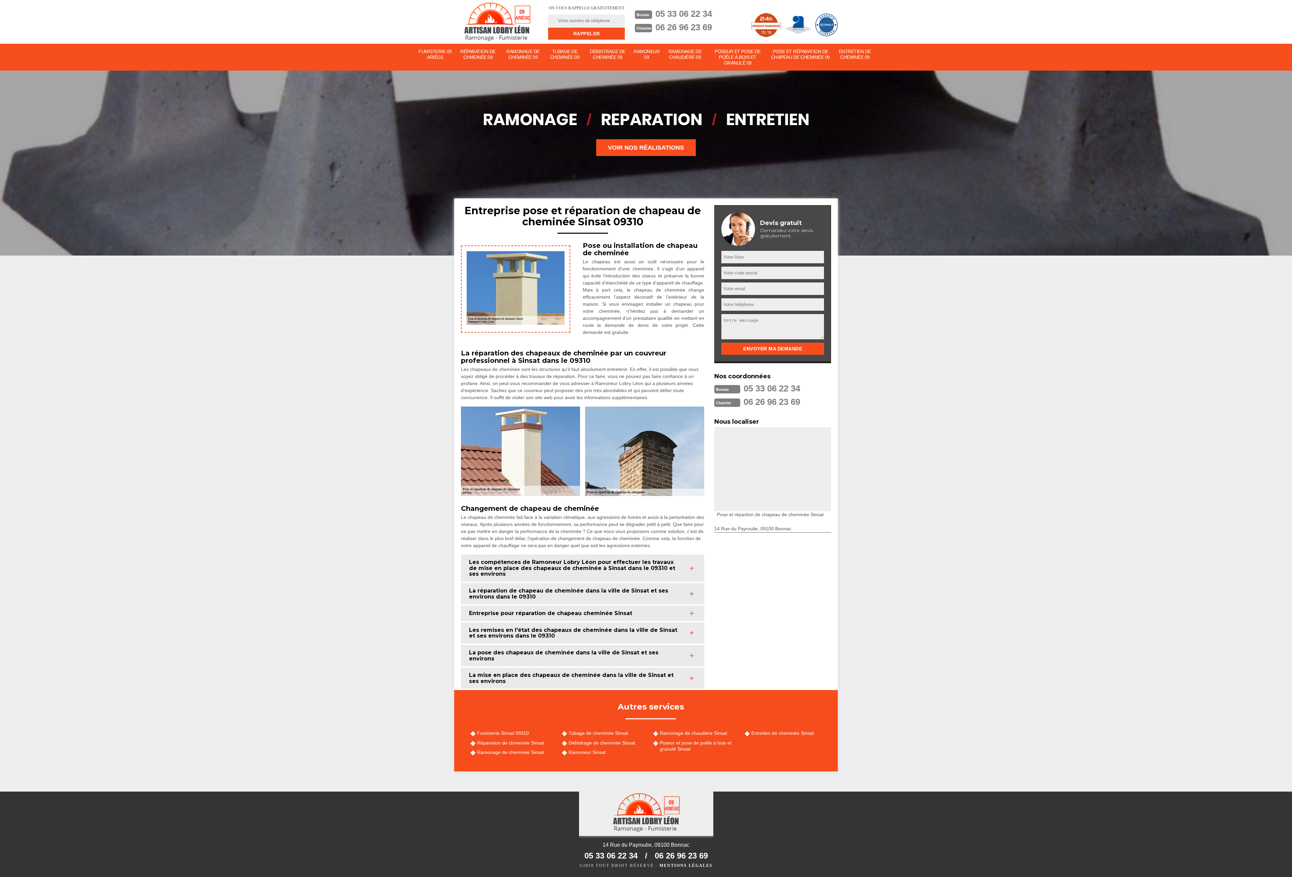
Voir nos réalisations (646, 147)
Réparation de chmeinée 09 (478, 54)
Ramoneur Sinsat (587, 752)
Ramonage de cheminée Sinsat (510, 752)
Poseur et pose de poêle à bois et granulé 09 (738, 57)
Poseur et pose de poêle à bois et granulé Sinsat (695, 746)
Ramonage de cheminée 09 (523, 54)
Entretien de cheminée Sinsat (782, 733)
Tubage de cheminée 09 (565, 54)
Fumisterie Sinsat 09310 (503, 733)
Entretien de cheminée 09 (855, 54)
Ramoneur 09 (646, 54)
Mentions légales (686, 865)
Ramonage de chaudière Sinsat (693, 733)
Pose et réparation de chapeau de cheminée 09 (800, 54)
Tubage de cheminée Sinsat (598, 733)
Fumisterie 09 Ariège (435, 54)
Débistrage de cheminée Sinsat (602, 743)
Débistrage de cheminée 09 (607, 54)
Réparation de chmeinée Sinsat (510, 743)
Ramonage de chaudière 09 (685, 54)
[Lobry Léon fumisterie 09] (497, 22)
